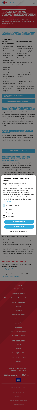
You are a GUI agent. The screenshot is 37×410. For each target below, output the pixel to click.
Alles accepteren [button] (19, 222)
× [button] (33, 177)
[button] (18, 231)
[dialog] (18, 205)
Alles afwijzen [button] (19, 227)
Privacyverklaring (8, 201)
